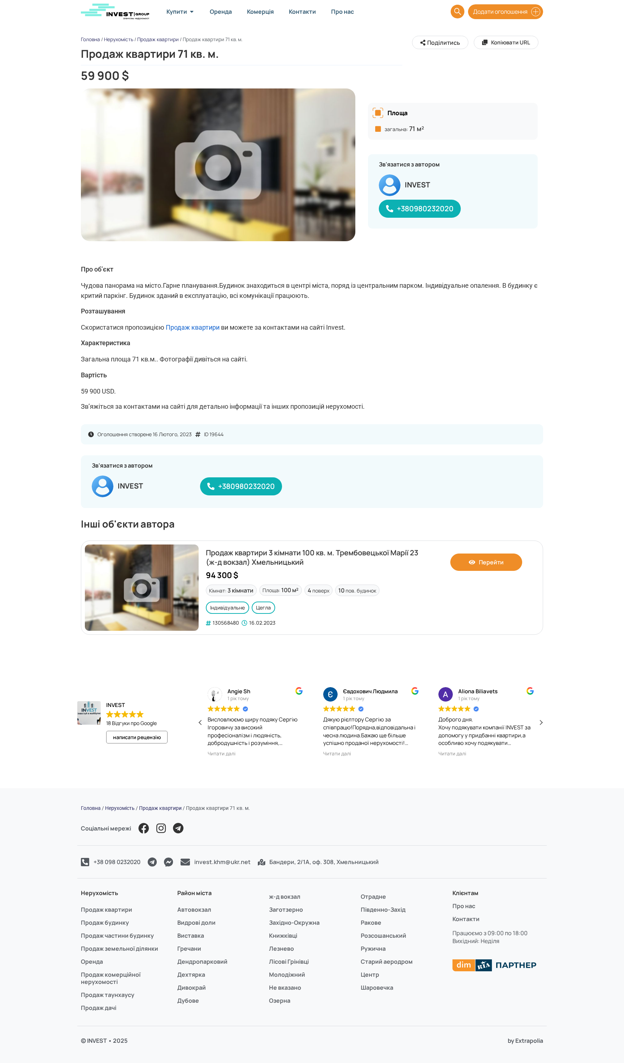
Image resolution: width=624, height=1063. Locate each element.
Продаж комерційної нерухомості (110, 978)
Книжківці (283, 936)
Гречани (189, 949)
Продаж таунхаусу (107, 995)
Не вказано (285, 988)
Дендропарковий (202, 962)
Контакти (466, 919)
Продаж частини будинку (117, 936)
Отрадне (373, 897)
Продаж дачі (98, 1008)
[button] (541, 722)
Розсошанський (383, 936)
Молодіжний (287, 975)
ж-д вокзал (284, 897)
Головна (90, 39)
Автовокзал (194, 910)
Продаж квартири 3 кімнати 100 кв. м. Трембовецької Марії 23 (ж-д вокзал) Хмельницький (312, 557)
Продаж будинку (105, 923)
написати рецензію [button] (137, 737)
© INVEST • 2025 (104, 1041)
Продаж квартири (158, 39)
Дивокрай (191, 988)
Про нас (463, 906)
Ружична (373, 949)
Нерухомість (118, 39)
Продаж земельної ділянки (119, 949)
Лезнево (281, 949)
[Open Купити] (192, 11)
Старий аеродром (387, 962)
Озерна (279, 1001)
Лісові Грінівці (289, 962)
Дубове (188, 1001)
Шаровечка (377, 988)
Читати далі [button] (200, 753)
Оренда (92, 962)
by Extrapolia (525, 1041)
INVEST (417, 185)
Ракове (371, 923)
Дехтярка (191, 975)
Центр (370, 975)
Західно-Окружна (294, 923)
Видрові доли (196, 923)
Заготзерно (286, 910)
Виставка (190, 936)
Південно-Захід (383, 910)
